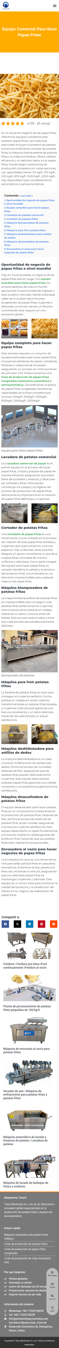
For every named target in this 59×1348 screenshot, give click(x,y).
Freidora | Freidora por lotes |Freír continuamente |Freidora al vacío (25, 965)
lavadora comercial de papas (26, 463)
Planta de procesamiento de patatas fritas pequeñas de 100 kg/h (27, 1008)
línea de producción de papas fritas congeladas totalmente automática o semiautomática (26, 380)
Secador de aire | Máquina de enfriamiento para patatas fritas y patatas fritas (25, 1094)
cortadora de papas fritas (24, 534)
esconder (26, 196)
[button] (54, 6)
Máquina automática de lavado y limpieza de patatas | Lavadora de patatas (25, 1140)
